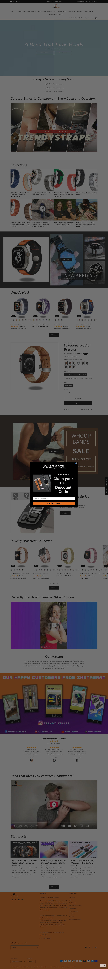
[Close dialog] (76, 463)
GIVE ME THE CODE (54, 503)
